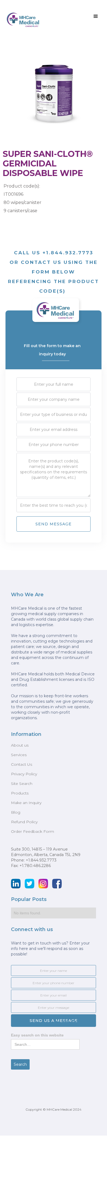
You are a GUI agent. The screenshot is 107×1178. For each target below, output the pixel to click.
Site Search (21, 783)
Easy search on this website (37, 1035)
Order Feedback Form (32, 831)
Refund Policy (24, 821)
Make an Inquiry (26, 802)
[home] (22, 17)
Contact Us (21, 764)
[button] (96, 16)
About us (20, 745)
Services (19, 754)
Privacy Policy (24, 773)
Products (20, 793)
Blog (15, 812)
